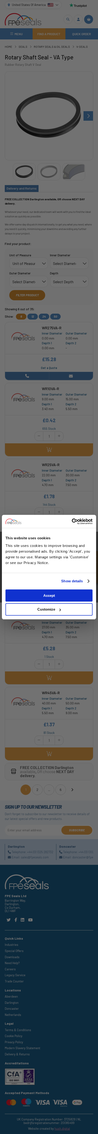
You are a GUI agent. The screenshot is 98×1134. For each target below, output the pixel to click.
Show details (72, 581)
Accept (49, 595)
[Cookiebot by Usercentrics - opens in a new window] (72, 521)
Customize (46, 609)
